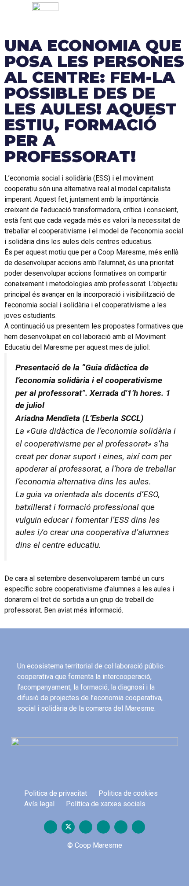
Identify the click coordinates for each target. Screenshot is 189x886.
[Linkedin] (138, 827)
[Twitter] (68, 827)
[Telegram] (120, 827)
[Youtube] (85, 827)
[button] (141, 16)
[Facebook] (50, 827)
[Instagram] (103, 827)
